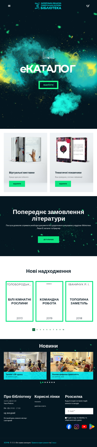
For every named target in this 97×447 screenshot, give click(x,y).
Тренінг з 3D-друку (14, 374)
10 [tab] (63, 330)
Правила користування (40, 443)
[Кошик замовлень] (87, 6)
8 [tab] (56, 330)
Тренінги (37, 401)
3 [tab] (40, 330)
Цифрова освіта (40, 406)
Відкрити (17, 184)
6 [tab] (50, 330)
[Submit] (91, 411)
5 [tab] (46, 330)
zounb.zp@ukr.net (10, 401)
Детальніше (48, 239)
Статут (53, 443)
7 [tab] (53, 330)
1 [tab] (33, 330)
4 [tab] (43, 330)
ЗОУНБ (6, 443)
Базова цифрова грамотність (65, 374)
